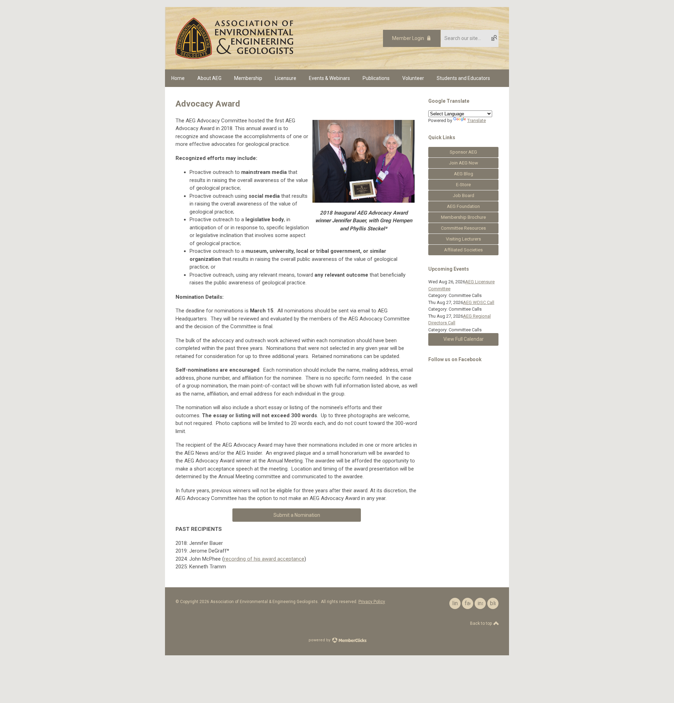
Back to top (481, 623)
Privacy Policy (371, 601)
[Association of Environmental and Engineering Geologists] (234, 57)
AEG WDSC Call (478, 302)
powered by (320, 640)
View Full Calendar (463, 339)
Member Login (408, 38)
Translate (476, 120)
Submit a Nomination (296, 515)
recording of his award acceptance (264, 559)
